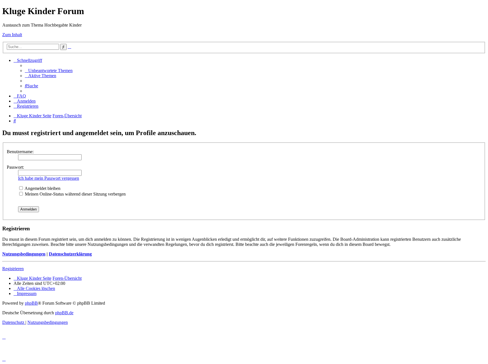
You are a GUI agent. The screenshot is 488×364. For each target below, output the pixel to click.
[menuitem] (49, 70)
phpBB (31, 303)
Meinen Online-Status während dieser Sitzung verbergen (75, 194)
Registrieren (13, 268)
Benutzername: (20, 151)
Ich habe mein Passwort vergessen (48, 178)
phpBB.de (64, 312)
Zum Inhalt (12, 34)
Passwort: (15, 167)
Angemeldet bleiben (42, 188)
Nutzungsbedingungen (23, 254)
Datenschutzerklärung (70, 254)
